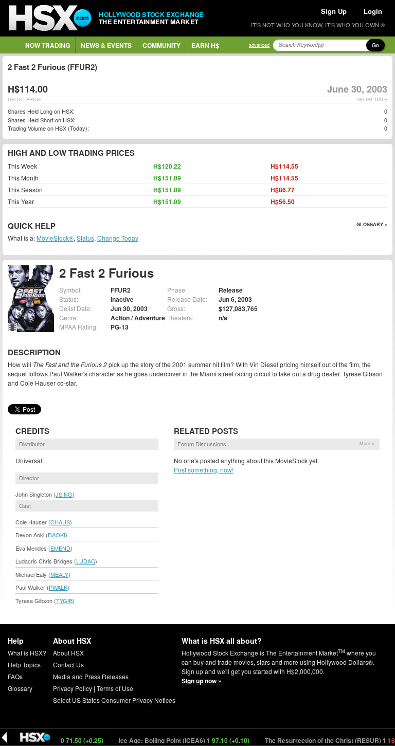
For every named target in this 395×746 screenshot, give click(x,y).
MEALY (59, 574)
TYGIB (64, 600)
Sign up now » (202, 680)
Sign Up (334, 11)
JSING (64, 494)
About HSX (68, 652)
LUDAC (85, 561)
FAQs (15, 676)
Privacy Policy (72, 688)
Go (375, 45)
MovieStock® (55, 237)
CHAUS (60, 522)
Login (373, 11)
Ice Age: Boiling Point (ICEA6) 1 (176, 740)
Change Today (117, 237)
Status (85, 237)
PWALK (58, 587)
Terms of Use (115, 688)
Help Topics (24, 664)
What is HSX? (27, 652)
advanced (259, 45)
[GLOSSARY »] (57, 226)
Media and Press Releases (91, 676)
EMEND (60, 548)
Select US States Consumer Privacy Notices (114, 700)
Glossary (20, 688)
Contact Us (68, 664)
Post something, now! (204, 469)
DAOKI (56, 535)
